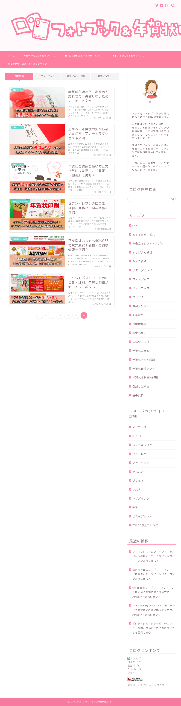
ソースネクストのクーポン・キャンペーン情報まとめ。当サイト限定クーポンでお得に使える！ (153, 556)
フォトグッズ (140, 279)
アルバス (138, 472)
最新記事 (19, 76)
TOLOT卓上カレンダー (146, 525)
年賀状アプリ (140, 342)
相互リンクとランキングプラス (146, 685)
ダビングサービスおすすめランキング (27, 63)
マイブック (139, 427)
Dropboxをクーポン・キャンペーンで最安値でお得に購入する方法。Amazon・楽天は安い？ (153, 592)
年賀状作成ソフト (143, 369)
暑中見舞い (139, 395)
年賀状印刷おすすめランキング (40, 55)
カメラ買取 (139, 261)
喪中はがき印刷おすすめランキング (83, 55)
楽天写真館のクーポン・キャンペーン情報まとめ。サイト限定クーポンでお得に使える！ (153, 574)
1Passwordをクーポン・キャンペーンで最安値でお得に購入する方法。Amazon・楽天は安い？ (153, 610)
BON (135, 507)
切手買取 (138, 315)
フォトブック (48, 76)
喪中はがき (139, 324)
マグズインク (140, 499)
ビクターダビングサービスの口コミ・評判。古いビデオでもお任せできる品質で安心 (153, 628)
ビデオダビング (142, 270)
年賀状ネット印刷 (76, 76)
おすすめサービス (143, 235)
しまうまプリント (143, 445)
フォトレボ (139, 454)
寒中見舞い (139, 333)
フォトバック (140, 463)
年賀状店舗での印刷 (145, 377)
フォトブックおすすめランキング (127, 55)
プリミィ (138, 480)
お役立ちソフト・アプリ (148, 243)
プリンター (139, 297)
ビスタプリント (142, 516)
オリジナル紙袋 (142, 252)
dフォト (137, 436)
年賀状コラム (105, 76)
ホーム (11, 55)
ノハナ (136, 489)
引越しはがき (140, 386)
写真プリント (140, 306)
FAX (135, 226)
